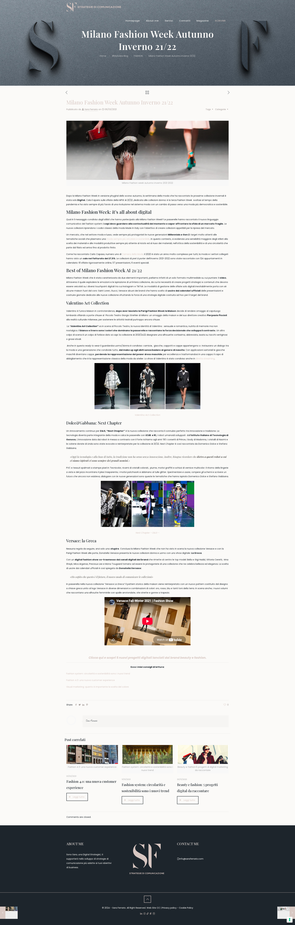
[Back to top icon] (147, 899)
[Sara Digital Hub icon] (154, 913)
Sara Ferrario (91, 109)
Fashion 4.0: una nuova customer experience (90, 680)
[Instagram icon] (144, 913)
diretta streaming (205, 358)
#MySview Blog (120, 55)
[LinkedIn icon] (141, 913)
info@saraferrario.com (191, 858)
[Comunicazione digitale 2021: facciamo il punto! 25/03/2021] (286, 913)
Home (103, 55)
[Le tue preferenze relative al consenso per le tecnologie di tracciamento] (290, 920)
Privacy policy (169, 907)
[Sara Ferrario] (94, 7)
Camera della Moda (132, 254)
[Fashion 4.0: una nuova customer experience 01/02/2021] (9, 913)
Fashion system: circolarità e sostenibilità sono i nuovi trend (98, 673)
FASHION (138, 55)
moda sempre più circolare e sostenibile (128, 239)
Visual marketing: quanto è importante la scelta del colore (97, 686)
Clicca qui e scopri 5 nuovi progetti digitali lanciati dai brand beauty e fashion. (147, 658)
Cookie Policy (186, 907)
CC (158, 907)
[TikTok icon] (148, 913)
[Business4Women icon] (150, 913)
